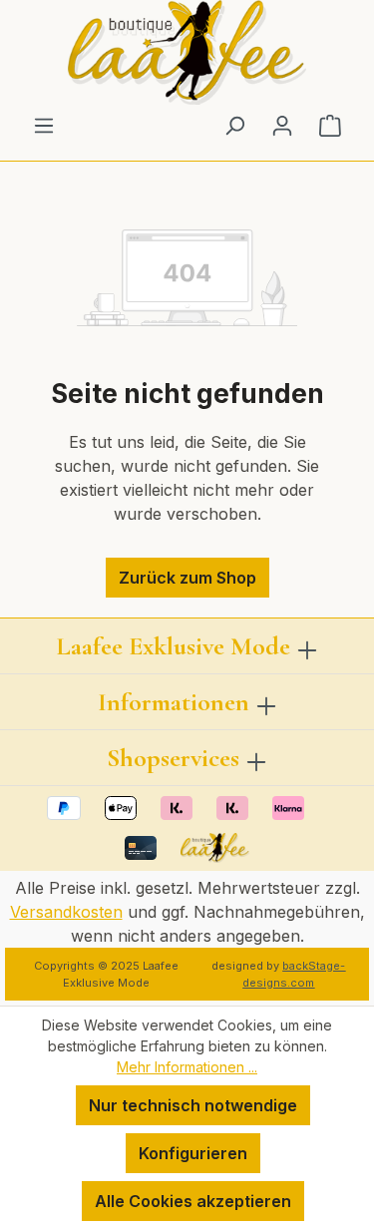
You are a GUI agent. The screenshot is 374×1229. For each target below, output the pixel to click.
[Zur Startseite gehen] (187, 52)
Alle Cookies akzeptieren (193, 1201)
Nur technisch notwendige (193, 1105)
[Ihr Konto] (282, 125)
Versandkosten (66, 912)
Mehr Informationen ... (187, 1066)
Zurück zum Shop (187, 578)
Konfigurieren (193, 1153)
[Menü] (44, 125)
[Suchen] (234, 125)
